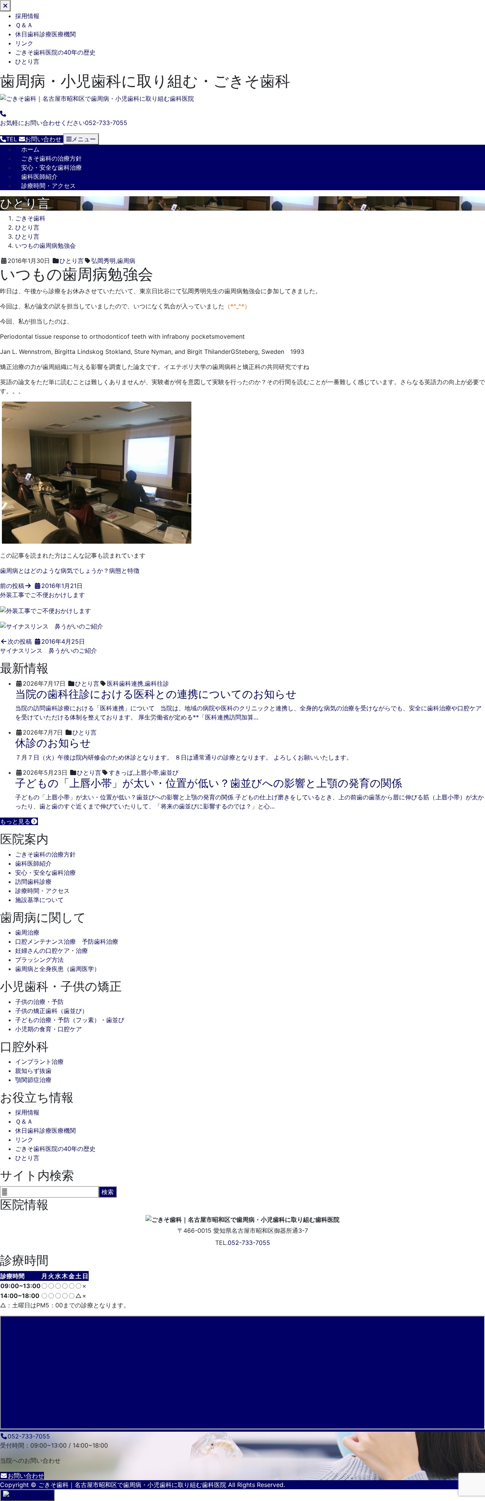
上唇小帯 (147, 772)
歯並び (169, 772)
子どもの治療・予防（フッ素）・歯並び (69, 1020)
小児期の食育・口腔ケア (48, 1029)
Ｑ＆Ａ (24, 25)
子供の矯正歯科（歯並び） (51, 1011)
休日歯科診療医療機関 (45, 34)
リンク (24, 43)
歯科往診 (157, 683)
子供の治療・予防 (39, 1001)
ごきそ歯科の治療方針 (51, 158)
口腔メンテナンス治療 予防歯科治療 (66, 941)
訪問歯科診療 (33, 881)
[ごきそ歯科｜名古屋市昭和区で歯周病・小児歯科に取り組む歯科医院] (97, 98)
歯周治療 (27, 932)
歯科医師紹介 (39, 176)
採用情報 (27, 16)
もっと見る (15, 821)
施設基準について (39, 900)
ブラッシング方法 (39, 959)
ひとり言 (27, 61)
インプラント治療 (39, 1061)
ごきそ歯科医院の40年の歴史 (55, 52)
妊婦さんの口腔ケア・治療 (51, 950)
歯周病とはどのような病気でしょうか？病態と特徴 (69, 570)
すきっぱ (121, 772)
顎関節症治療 (33, 1080)
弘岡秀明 (103, 260)
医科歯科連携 (125, 683)
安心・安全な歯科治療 (51, 167)
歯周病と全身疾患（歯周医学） (57, 969)
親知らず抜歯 (33, 1070)
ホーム (30, 149)
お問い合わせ (26, 1475)
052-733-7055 (249, 1242)
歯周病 (126, 260)
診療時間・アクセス (48, 185)
